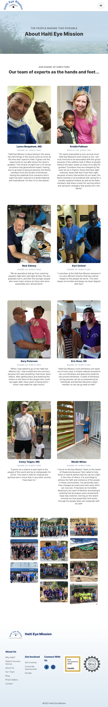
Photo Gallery (11, 679)
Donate (28, 673)
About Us (9, 668)
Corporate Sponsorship (31, 667)
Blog (7, 675)
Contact (9, 683)
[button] (101, 5)
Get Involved (31, 662)
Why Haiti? (10, 657)
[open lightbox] (24, 527)
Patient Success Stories (12, 662)
